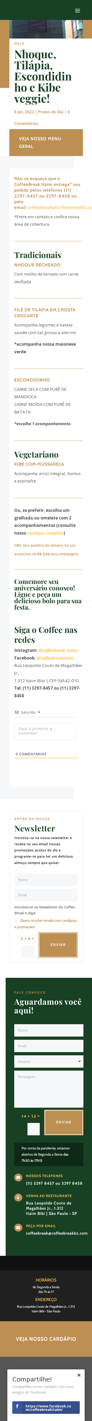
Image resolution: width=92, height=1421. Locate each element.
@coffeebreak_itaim (58, 650)
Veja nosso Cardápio (46, 1339)
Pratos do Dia (50, 112)
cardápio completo (45, 533)
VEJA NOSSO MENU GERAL (40, 142)
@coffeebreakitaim (55, 658)
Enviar (58, 944)
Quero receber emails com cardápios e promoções (45, 923)
